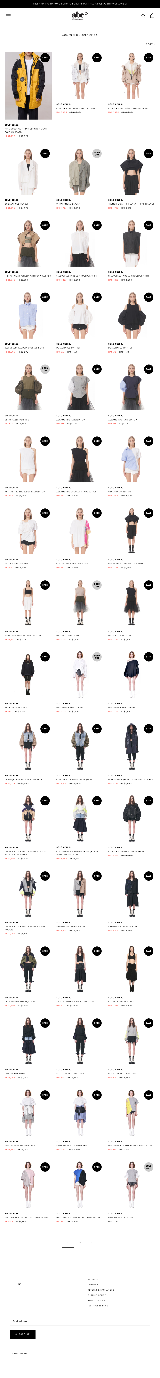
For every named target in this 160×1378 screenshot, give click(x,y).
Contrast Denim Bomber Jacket (75, 779)
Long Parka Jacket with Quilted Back (130, 779)
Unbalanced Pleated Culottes (126, 563)
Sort (150, 44)
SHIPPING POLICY (97, 1295)
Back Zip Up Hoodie (16, 707)
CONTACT (93, 1284)
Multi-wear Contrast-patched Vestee (130, 1145)
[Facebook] (11, 1284)
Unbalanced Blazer (16, 203)
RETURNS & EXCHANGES (101, 1289)
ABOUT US (93, 1279)
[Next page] (92, 1243)
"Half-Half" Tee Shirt (120, 491)
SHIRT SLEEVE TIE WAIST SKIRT (21, 1145)
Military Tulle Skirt (67, 635)
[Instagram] (20, 1284)
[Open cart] (152, 15)
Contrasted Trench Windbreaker (76, 108)
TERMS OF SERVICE (98, 1305)
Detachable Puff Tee (68, 347)
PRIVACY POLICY (96, 1300)
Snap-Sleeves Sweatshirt (71, 1073)
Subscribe (22, 1334)
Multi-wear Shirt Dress (69, 707)
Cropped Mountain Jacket (20, 1001)
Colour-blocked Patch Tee (72, 563)
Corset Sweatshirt (16, 1073)
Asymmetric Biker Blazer (71, 926)
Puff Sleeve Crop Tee (120, 1217)
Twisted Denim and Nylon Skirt (75, 1001)
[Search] (143, 16)
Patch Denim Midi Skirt (121, 1001)
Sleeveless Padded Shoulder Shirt (76, 275)
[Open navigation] (8, 15)
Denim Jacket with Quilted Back (24, 779)
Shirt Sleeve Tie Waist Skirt (72, 1145)
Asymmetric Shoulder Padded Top (25, 491)
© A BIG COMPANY (18, 1353)
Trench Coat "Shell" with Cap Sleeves (131, 203)
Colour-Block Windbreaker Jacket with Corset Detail (25, 853)
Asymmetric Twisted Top (70, 419)
